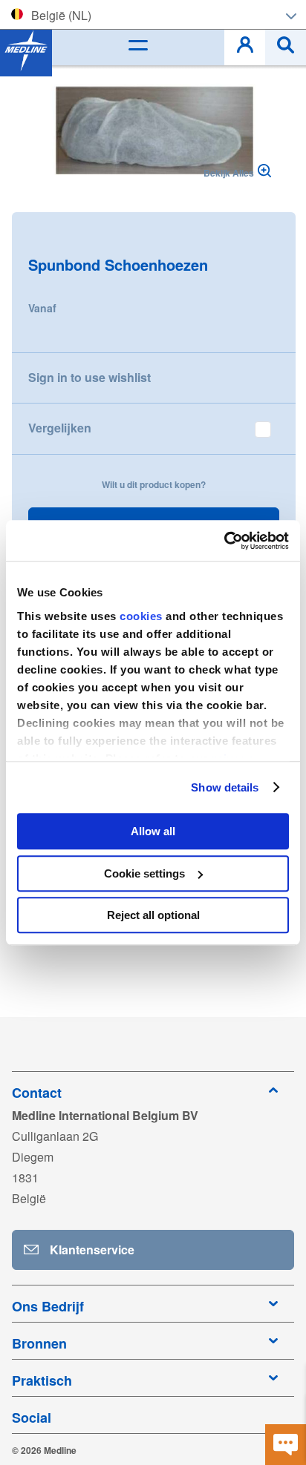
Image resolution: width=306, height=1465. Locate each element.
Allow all (153, 831)
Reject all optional (153, 915)
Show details (224, 787)
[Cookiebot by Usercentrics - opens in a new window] (224, 540)
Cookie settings (144, 873)
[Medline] (26, 50)
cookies (143, 616)
